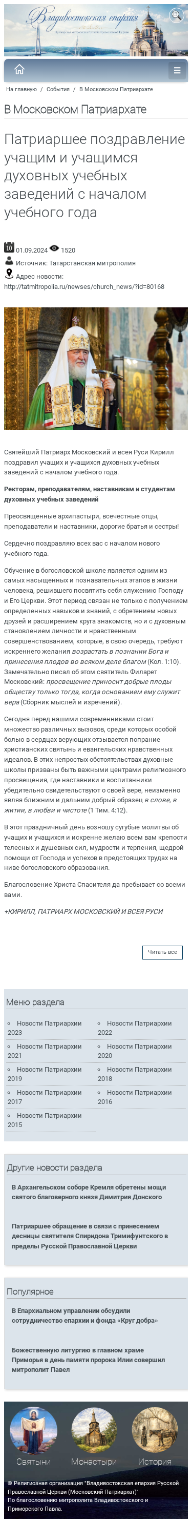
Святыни (33, 1462)
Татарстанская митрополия (92, 263)
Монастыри (94, 1462)
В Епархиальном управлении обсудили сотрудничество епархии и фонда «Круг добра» (85, 1315)
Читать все (162, 952)
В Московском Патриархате (116, 89)
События (58, 89)
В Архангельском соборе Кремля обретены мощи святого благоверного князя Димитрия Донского (89, 1192)
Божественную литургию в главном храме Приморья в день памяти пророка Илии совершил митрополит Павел (88, 1359)
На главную (21, 89)
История (155, 1462)
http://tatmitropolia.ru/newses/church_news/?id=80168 (84, 286)
